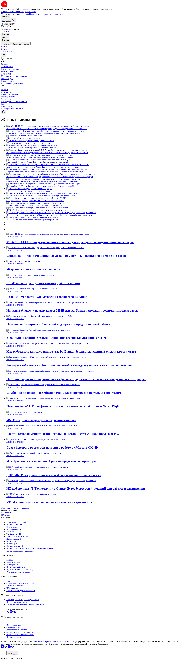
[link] (5, 40)
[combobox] (12, 653)
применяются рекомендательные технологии (53, 641)
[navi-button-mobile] (3, 55)
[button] (4, 46)
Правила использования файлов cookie (46, 14)
